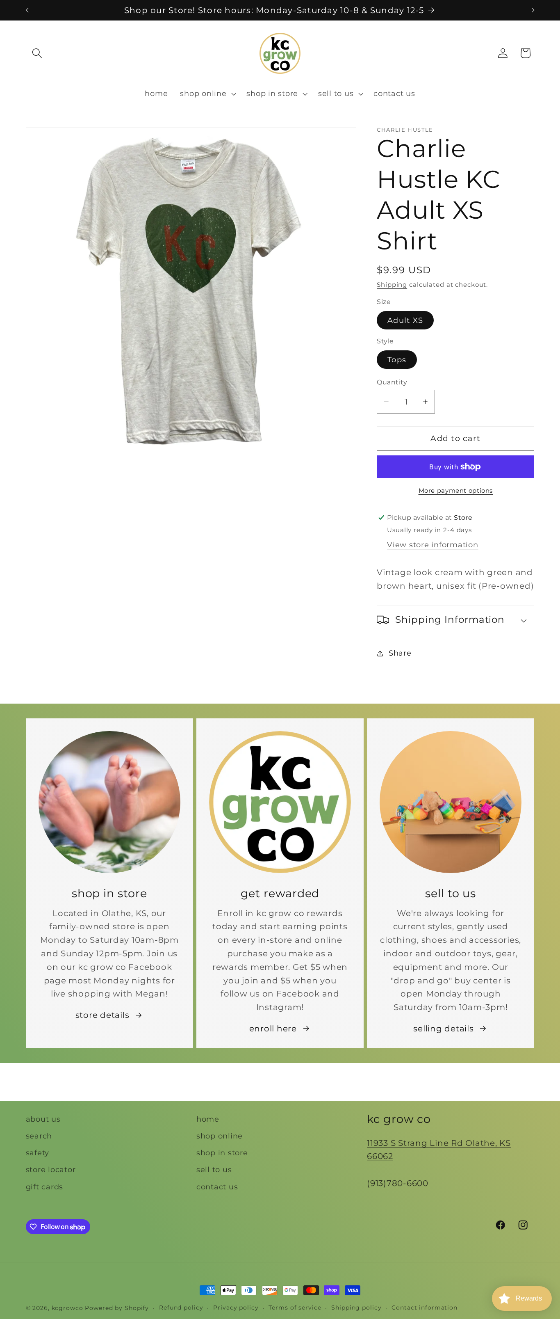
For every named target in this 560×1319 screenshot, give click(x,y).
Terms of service (295, 1307)
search (39, 1136)
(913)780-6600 (397, 1183)
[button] (37, 53)
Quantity (392, 382)
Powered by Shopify (117, 1308)
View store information (432, 544)
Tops (396, 359)
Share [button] (400, 653)
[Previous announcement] (27, 10)
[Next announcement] (533, 10)
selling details (443, 1028)
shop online (219, 1136)
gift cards (45, 1186)
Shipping (392, 284)
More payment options (456, 491)
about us (43, 1119)
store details (102, 1015)
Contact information (425, 1307)
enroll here (273, 1028)
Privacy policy (235, 1307)
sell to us (214, 1169)
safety (38, 1152)
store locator (51, 1169)
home (207, 1119)
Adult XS (405, 320)
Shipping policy (356, 1307)
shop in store (222, 1152)
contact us (217, 1186)
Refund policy (181, 1307)
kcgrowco (67, 1308)
